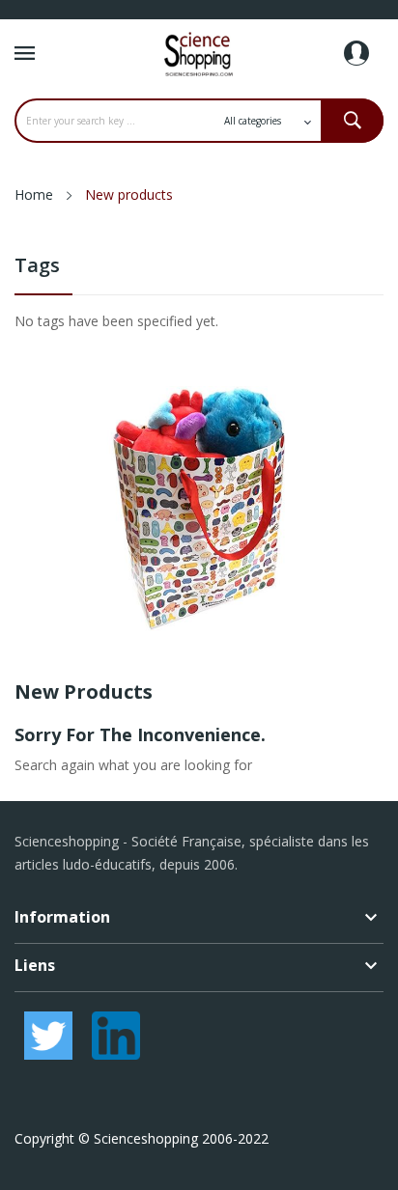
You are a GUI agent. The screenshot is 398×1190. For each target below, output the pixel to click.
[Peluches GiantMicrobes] (199, 507)
